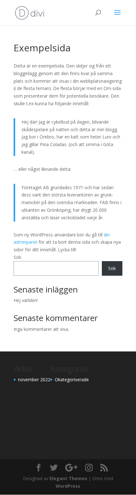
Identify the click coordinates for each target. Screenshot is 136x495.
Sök (17, 257)
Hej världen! (26, 300)
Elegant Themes (68, 478)
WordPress (68, 486)
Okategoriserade (72, 379)
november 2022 (34, 379)
